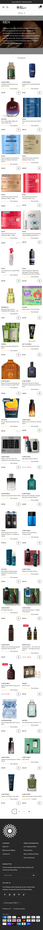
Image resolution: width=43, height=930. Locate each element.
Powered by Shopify (19, 908)
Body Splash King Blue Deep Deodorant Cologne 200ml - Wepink (9, 573)
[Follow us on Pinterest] (19, 894)
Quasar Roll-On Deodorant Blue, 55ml (31, 85)
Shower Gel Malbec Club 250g (10, 796)
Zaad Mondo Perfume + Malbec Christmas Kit (31, 610)
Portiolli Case (26, 685)
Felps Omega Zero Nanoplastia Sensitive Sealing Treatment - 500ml (10, 159)
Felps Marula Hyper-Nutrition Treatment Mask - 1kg (30, 159)
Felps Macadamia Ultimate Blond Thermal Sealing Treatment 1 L (31, 234)
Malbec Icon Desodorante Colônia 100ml (10, 760)
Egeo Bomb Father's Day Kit (30, 458)
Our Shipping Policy (30, 846)
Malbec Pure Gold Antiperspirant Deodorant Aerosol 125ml (10, 647)
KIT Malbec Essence (7, 610)
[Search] (7, 7)
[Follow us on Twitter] (9, 894)
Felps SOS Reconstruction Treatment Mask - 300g (8, 234)
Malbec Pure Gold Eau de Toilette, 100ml (31, 422)
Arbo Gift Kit (25, 759)
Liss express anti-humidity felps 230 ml (10, 271)
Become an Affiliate (9, 850)
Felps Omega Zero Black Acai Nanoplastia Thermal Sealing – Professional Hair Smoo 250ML (31, 272)
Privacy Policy (28, 850)
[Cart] (39, 7)
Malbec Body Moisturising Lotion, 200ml (10, 686)
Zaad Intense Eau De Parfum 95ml (10, 495)
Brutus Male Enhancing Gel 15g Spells (10, 422)
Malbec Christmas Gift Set (29, 571)
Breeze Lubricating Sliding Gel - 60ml (10, 347)
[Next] (28, 811)
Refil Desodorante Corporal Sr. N (31, 722)
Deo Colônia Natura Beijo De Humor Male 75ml (9, 122)
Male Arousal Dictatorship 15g (30, 346)
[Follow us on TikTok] (23, 894)
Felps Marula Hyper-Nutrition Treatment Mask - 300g (9, 197)
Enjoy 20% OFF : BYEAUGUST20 (22, 2)
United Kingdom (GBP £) (11, 903)
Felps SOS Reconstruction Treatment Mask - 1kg (29, 197)
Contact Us (6, 854)
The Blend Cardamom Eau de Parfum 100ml (9, 85)
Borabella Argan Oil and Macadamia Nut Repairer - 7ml (9, 310)
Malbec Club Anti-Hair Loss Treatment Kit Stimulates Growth (10, 459)
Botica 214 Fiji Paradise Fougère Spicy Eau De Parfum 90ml (31, 496)
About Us (6, 846)
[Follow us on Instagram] (14, 894)
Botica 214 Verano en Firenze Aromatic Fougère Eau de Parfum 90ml (31, 384)
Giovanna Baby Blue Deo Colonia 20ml (10, 723)
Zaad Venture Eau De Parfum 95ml (32, 796)
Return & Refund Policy (31, 854)
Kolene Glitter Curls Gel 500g (30, 309)
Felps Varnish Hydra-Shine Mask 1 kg (31, 122)
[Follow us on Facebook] (5, 894)
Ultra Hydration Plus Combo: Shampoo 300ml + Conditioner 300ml (10, 534)
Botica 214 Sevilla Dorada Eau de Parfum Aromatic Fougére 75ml (10, 384)
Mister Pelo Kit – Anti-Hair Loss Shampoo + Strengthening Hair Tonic (31, 648)
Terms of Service (29, 858)
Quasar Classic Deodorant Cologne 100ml (29, 533)
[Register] (33, 875)
